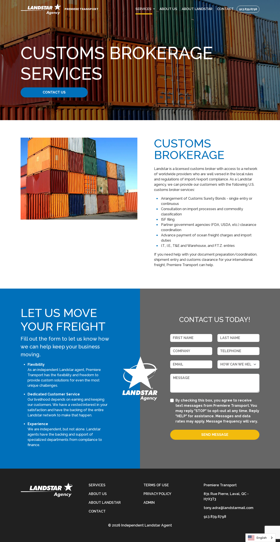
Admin (149, 502)
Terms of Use (156, 485)
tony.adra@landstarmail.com (228, 508)
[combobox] (260, 537)
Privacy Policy (157, 494)
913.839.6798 (248, 9)
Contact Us (54, 92)
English (262, 537)
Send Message (214, 435)
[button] (145, 9)
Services (97, 485)
